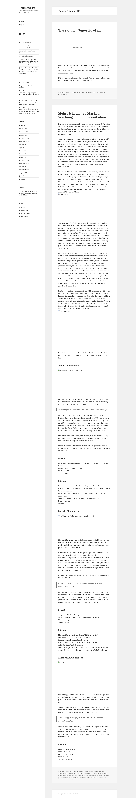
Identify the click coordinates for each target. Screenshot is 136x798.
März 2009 (22, 151)
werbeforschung (68, 779)
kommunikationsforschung (77, 775)
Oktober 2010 (23, 129)
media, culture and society (83, 773)
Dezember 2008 (24, 160)
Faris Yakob (102, 174)
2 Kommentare (64, 94)
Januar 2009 (23, 157)
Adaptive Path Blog (87, 177)
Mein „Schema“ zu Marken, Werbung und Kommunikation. (82, 115)
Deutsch (21, 21)
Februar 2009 (23, 154)
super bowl (92, 92)
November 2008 (24, 163)
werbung (102, 92)
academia (81, 771)
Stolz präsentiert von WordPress (68, 794)
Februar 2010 (23, 135)
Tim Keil (65, 179)
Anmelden (22, 207)
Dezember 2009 (24, 138)
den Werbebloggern (76, 179)
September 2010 (24, 132)
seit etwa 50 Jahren (75, 543)
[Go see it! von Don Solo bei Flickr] (84, 676)
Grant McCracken (90, 179)
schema (91, 777)
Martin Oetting (92, 174)
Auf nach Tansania (27, 56)
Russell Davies (69, 174)
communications (63, 773)
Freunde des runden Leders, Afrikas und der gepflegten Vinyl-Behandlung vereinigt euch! (29, 92)
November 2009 (24, 141)
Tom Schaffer (23, 51)
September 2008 (24, 170)
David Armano (80, 174)
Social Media (72, 555)
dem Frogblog (71, 177)
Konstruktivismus (91, 416)
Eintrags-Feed (23, 210)
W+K (98, 92)
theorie (60, 779)
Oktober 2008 (23, 166)
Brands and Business (97, 771)
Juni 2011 (22, 126)
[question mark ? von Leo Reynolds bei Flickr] (84, 329)
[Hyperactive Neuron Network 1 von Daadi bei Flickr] (84, 382)
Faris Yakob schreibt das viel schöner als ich (89, 266)
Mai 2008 (22, 179)
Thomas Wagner (27, 7)
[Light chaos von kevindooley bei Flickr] (84, 206)
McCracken (96, 421)
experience (72, 773)
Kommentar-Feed (24, 213)
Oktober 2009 (23, 144)
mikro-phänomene (76, 777)
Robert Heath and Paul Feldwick (69, 446)
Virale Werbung (85, 253)
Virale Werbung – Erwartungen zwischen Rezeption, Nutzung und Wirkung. (28, 193)
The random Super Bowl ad (79, 30)
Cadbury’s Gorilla (68, 258)
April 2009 (22, 148)
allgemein (82, 92)
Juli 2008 (21, 176)
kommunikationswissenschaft (94, 775)
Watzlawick (62, 416)
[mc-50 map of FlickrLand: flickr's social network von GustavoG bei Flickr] (84, 525)
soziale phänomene (100, 777)
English (21, 25)
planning (85, 777)
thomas (74, 92)
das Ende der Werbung (96, 555)
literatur (68, 777)
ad (88, 92)
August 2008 (23, 173)
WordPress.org (23, 216)
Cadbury (93, 695)
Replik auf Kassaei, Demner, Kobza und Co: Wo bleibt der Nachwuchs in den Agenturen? (29, 103)
